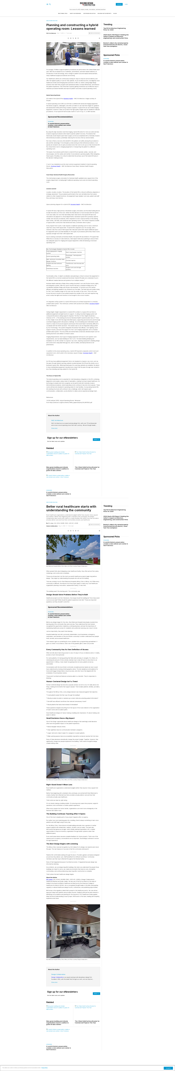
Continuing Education (89, 13)
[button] (47, 4)
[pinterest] (75, 38)
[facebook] (68, 38)
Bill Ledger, (49, 868)
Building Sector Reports (104, 13)
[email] (78, 38)
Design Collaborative (52, 526)
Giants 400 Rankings (75, 13)
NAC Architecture (51, 33)
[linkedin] (70, 38)
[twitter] (73, 38)
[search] (50, 4)
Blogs (115, 13)
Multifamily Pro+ (63, 13)
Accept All (168, 1068)
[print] (99, 38)
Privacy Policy (44, 1067)
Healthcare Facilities (51, 20)
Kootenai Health (68, 98)
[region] (87, 1068)
